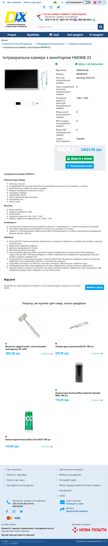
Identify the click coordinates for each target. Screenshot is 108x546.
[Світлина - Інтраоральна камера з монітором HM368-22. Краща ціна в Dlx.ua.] (19, 103)
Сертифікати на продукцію (20, 485)
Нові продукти (75, 34)
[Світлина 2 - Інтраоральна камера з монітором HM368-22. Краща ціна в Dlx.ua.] (35, 103)
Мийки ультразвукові (70, 474)
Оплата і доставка (32, 2)
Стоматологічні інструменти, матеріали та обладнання (24, 542)
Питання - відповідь (17, 474)
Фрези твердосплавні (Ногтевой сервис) (79, 485)
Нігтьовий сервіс (67, 480)
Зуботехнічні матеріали (71, 469)
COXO (62, 495)
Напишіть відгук (94, 287)
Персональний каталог (81, 166)
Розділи (12, 34)
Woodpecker (65, 490)
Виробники (33, 34)
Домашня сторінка (3, 2)
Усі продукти (96, 34)
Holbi (104, 541)
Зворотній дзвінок (77, 511)
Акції (56, 34)
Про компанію (14, 2)
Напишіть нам (74, 503)
